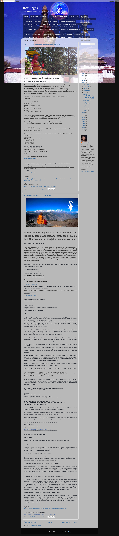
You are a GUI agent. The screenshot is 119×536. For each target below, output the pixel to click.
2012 (83, 130)
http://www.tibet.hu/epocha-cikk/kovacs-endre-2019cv (37, 429)
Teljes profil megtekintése (87, 171)
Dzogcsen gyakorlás (59, 34)
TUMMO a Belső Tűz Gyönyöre (68, 26)
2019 (83, 115)
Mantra (63, 37)
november (86, 86)
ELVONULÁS (43, 37)
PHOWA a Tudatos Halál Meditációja (70, 29)
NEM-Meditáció (54, 37)
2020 (83, 112)
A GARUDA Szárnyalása (30, 37)
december (86, 84)
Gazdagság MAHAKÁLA (51, 32)
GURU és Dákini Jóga (55, 24)
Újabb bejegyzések (30, 522)
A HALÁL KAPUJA (88, 29)
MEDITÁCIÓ (34, 16)
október (86, 88)
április (85, 106)
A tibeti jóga (45, 19)
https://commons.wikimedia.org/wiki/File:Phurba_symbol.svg (40, 186)
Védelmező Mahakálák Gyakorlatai (70, 32)
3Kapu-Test (84, 16)
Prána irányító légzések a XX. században (37, 195)
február (86, 108)
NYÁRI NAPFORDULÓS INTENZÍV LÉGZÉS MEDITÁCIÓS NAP (45, 44)
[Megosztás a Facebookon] (53, 189)
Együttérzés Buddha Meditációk (58, 16)
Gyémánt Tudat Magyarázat (67, 21)
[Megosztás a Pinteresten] (54, 189)
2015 (83, 123)
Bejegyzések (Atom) (36, 525)
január (85, 110)
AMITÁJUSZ (43, 16)
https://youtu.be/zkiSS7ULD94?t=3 (33, 426)
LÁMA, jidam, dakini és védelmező (33, 32)
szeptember (87, 90)
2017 (83, 119)
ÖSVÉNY (53, 19)
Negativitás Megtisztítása (87, 19)
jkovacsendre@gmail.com (31, 158)
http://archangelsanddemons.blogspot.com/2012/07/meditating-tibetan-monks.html (45, 508)
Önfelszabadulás (78, 34)
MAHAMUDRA (42, 29)
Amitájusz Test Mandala (30, 26)
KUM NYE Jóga (74, 16)
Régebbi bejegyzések (69, 522)
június (85, 92)
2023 (83, 78)
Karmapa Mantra (53, 29)
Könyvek (70, 37)
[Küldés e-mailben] (48, 189)
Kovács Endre (86, 142)
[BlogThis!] (50, 189)
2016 (83, 121)
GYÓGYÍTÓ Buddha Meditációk (32, 34)
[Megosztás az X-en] (51, 189)
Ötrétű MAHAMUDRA (30, 29)
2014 (83, 125)
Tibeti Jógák (29, 8)
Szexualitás (83, 26)
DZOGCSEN (47, 34)
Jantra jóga (27, 19)
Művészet (86, 37)
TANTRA (41, 26)
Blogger (70, 532)
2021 (83, 82)
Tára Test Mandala (85, 24)
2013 (83, 127)
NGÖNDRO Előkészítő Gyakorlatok (68, 19)
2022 (83, 80)
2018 (83, 117)
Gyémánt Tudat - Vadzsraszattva (32, 21)
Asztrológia (78, 37)
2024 (83, 75)
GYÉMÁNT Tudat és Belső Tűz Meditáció (35, 24)
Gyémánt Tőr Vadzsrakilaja (70, 24)
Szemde (69, 34)
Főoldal (26, 16)
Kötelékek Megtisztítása (50, 21)
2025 (83, 73)
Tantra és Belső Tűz (52, 26)
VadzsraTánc (36, 19)
